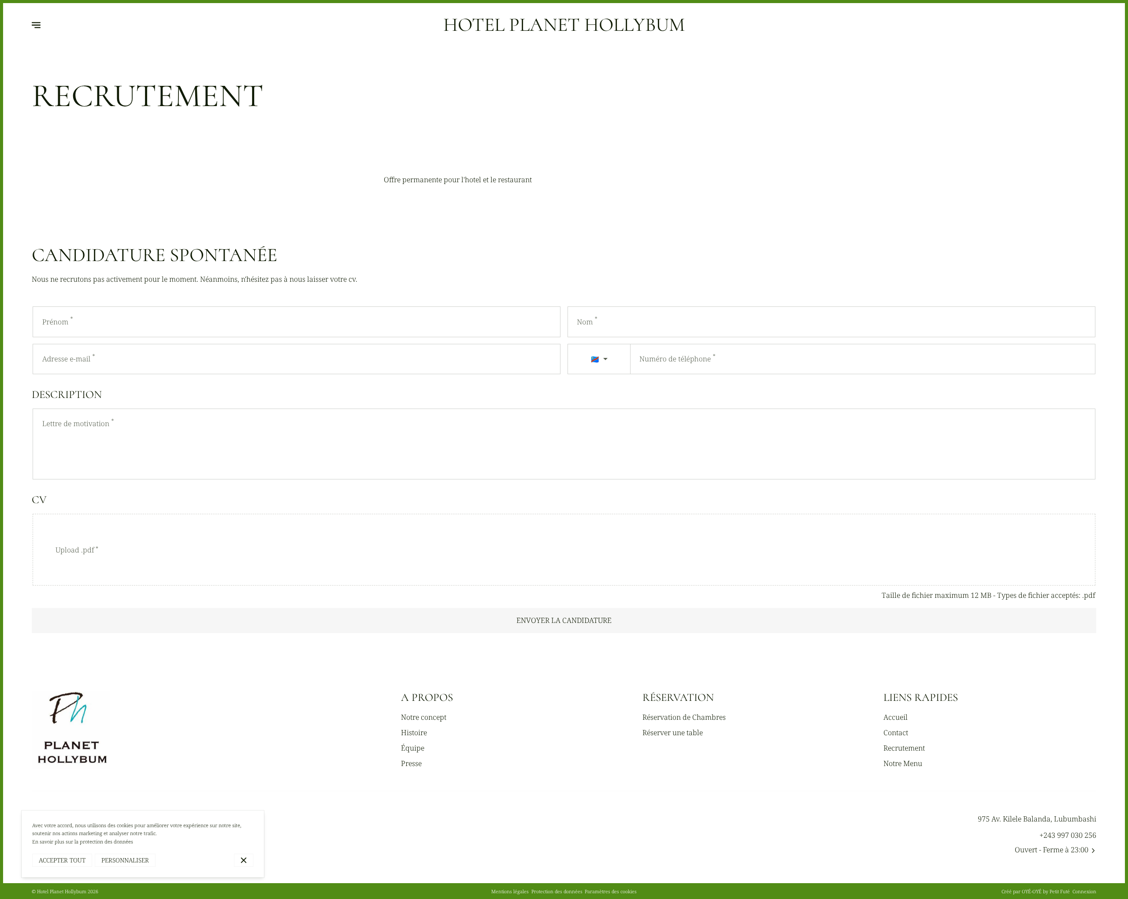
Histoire (414, 732)
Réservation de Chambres (684, 717)
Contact (895, 732)
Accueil (895, 717)
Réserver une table (672, 732)
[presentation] (564, 550)
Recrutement (904, 748)
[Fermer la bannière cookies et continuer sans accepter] (243, 860)
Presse (411, 763)
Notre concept (423, 717)
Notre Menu (902, 763)
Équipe (412, 748)
